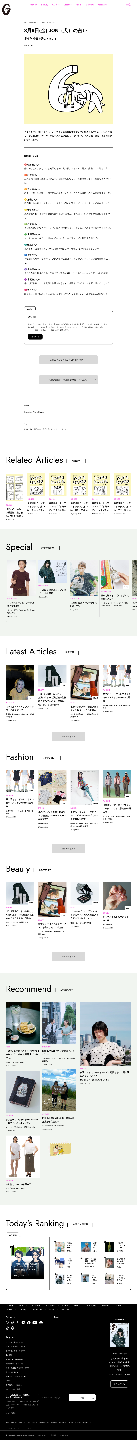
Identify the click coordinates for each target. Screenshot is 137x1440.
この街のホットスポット (15, 1385)
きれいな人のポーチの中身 (15, 1351)
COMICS (9, 1310)
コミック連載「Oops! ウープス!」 (18, 1368)
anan (7, 1422)
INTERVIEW (91, 1306)
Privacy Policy (64, 1435)
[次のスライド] (12, 622)
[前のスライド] (8, 622)
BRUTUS (14, 1422)
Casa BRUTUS (44, 1422)
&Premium (62, 1422)
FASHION (9, 1306)
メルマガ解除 (11, 1413)
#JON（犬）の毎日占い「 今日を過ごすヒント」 (41, 429)
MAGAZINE (65, 1310)
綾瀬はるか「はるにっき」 (15, 1364)
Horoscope (32, 22)
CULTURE (77, 1306)
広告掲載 (53, 1435)
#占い (64, 429)
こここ (23, 1428)
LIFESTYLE (106, 1306)
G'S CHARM (50, 1306)
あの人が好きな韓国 (13, 1389)
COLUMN (22, 1310)
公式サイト (35, 337)
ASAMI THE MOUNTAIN (14, 1359)
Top (25, 22)
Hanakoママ (87, 1422)
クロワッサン (32, 1422)
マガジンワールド (41, 1435)
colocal (78, 1422)
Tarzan (70, 1422)
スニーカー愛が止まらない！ (16, 1342)
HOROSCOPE (37, 1310)
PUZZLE (51, 1310)
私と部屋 (9, 1355)
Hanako (54, 1422)
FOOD (118, 1306)
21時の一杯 (10, 1381)
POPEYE (22, 1422)
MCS (29, 1428)
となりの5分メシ (12, 1372)
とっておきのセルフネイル (15, 1347)
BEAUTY (65, 1306)
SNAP (21, 1306)
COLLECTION (35, 1306)
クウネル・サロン (12, 1428)
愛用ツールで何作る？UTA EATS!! (18, 1376)
